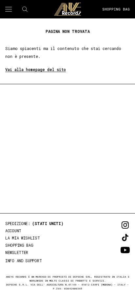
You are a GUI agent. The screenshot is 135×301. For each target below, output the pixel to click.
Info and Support (23, 260)
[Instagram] (116, 225)
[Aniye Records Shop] (67, 9)
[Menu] (8, 9)
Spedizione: (34, 223)
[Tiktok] (116, 237)
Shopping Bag (116, 9)
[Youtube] (116, 250)
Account (13, 230)
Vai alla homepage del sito (35, 69)
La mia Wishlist (22, 237)
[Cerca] (25, 9)
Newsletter (16, 252)
